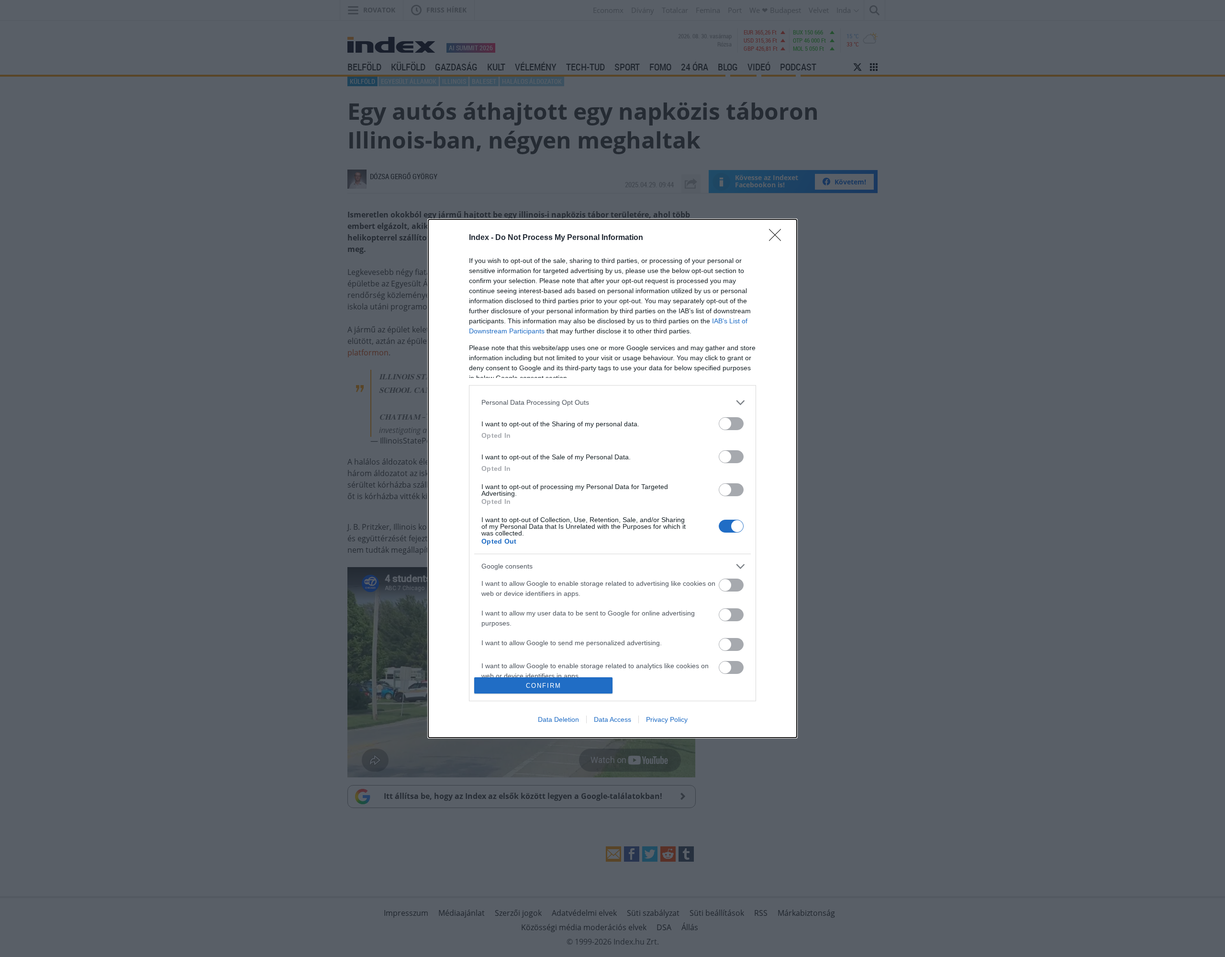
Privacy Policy (667, 719)
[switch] (731, 423)
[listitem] (612, 403)
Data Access (612, 719)
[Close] (778, 238)
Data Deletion (558, 719)
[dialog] (612, 478)
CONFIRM (543, 685)
